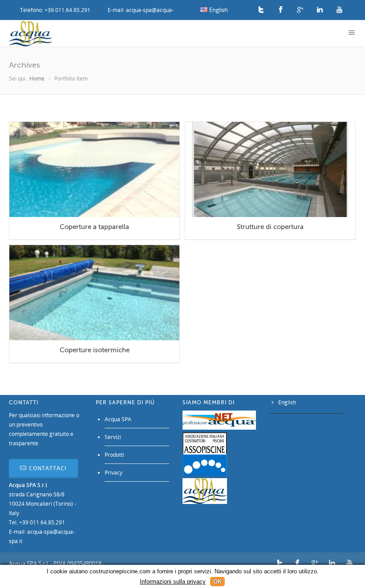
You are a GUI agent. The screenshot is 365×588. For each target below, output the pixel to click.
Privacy (113, 472)
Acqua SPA (118, 419)
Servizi (113, 437)
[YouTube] (339, 10)
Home (37, 78)
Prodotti (114, 455)
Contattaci (48, 468)
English (287, 402)
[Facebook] (280, 10)
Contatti (23, 402)
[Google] (300, 10)
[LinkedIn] (320, 10)
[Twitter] (261, 10)
